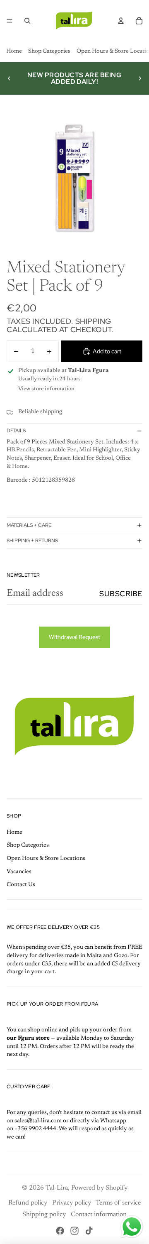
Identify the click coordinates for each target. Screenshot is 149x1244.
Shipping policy (44, 1214)
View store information (46, 389)
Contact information (99, 1214)
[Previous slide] (9, 78)
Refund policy (27, 1203)
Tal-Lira (57, 1188)
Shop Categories (49, 51)
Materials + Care (29, 525)
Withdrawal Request (74, 637)
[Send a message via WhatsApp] (132, 1227)
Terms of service (118, 1203)
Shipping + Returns (32, 540)
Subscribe (120, 593)
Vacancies (19, 872)
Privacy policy (71, 1203)
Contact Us (21, 885)
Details (16, 430)
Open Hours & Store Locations (46, 859)
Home (14, 51)
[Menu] (9, 20)
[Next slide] (140, 78)
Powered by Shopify (99, 1188)
